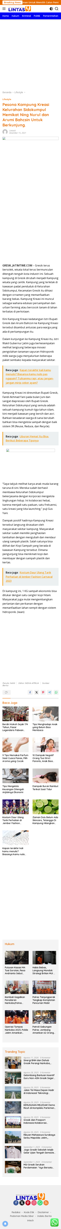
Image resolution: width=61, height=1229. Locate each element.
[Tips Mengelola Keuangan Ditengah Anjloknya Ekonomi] (15, 776)
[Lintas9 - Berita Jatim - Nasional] (30, 1196)
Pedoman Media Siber (22, 1216)
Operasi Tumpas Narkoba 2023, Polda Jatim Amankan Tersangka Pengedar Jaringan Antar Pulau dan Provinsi (16, 1029)
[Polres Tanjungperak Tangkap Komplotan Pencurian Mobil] (44, 987)
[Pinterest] (28, 1203)
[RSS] (46, 1203)
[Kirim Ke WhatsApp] (56, 692)
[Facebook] (16, 1203)
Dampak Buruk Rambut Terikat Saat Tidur (45, 788)
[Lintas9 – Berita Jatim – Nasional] (19, 8)
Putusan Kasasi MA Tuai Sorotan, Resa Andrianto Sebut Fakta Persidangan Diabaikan (15, 970)
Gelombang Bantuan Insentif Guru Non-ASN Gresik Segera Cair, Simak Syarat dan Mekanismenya (39, 1077)
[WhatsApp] (40, 1203)
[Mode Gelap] (51, 8)
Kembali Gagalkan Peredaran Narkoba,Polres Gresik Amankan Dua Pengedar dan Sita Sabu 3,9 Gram (16, 1000)
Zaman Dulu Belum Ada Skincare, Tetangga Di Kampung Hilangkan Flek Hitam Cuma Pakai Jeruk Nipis (45, 820)
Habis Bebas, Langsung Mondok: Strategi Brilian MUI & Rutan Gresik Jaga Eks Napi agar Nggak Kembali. (44, 970)
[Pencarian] (57, 8)
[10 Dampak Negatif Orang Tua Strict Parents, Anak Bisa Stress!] (46, 744)
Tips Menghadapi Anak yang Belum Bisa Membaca (45, 727)
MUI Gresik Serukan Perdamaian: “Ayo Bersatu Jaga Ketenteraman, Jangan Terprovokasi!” (39, 1166)
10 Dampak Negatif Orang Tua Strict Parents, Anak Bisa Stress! (43, 758)
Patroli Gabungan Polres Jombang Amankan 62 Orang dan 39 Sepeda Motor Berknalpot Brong (44, 1029)
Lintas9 (12, 130)
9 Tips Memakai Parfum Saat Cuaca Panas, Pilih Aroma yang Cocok (15, 758)
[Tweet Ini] (36, 692)
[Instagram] (34, 1203)
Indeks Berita (44, 1216)
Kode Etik (29, 1212)
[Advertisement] (30, 55)
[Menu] (4, 8)
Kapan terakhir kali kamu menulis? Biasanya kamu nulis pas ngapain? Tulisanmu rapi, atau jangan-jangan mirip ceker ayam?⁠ (13, 851)
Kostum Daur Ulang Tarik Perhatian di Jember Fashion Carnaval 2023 (13, 820)
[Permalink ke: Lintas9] (5, 131)
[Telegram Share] (49, 692)
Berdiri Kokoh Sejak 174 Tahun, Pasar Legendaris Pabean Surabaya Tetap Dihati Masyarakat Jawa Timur (15, 727)
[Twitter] (22, 1203)
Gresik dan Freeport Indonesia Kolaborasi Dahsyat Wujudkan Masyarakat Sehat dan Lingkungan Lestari (36, 1121)
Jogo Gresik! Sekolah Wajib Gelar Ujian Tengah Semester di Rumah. (39, 1151)
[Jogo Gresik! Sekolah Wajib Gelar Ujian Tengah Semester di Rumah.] (13, 1152)
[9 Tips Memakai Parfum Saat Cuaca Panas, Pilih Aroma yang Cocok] (15, 744)
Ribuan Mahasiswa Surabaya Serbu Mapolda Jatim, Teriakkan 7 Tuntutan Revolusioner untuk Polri (39, 1136)
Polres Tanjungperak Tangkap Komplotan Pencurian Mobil (44, 1000)
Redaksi (16, 1212)
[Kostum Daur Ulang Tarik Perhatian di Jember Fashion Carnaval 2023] (15, 806)
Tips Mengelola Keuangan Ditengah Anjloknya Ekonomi (13, 789)
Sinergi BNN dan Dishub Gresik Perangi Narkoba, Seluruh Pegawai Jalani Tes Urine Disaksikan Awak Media (39, 1062)
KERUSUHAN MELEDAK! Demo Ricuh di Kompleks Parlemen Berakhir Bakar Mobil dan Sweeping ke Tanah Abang (39, 1106)
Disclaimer (43, 1212)
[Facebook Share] (30, 692)
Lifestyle (6, 99)
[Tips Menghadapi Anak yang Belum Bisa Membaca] (46, 713)
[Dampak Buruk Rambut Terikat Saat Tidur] (46, 776)
